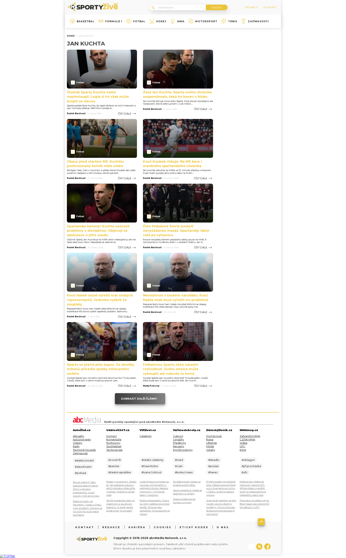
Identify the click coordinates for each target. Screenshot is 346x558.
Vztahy (210, 449)
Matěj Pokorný (151, 386)
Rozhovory (113, 442)
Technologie (114, 449)
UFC (242, 446)
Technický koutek (84, 449)
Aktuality (78, 436)
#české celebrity (152, 459)
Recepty (178, 446)
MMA (181, 21)
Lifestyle (211, 442)
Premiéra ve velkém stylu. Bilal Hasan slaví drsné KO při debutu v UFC (255, 504)
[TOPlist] (7, 556)
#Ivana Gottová (151, 472)
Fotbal (139, 21)
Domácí (111, 436)
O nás (223, 527)
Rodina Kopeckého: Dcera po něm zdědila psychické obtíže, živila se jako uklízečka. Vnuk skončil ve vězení (155, 507)
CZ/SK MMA (247, 439)
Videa (243, 442)
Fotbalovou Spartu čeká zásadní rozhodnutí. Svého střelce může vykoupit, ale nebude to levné (170, 369)
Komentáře (113, 439)
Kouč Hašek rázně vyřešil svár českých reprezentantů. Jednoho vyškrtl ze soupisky (100, 299)
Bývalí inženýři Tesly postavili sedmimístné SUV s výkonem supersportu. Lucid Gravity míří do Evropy (86, 489)
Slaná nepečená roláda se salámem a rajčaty (187, 492)
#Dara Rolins (150, 466)
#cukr (179, 466)
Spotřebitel (113, 446)
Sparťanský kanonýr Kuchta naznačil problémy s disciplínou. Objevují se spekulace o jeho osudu (98, 230)
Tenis (232, 21)
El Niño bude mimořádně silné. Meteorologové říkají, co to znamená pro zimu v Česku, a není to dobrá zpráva (221, 488)
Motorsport (206, 21)
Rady (76, 446)
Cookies (162, 527)
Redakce (111, 527)
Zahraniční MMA (250, 436)
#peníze (113, 466)
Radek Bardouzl (76, 114)
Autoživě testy (82, 439)
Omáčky (178, 439)
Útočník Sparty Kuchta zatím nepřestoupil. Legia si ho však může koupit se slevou (98, 96)
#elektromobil (84, 460)
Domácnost (214, 436)
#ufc (244, 472)
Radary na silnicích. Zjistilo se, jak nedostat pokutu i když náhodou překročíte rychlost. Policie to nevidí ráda (121, 488)
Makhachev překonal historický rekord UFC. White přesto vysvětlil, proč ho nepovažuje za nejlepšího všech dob (253, 488)
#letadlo (213, 459)
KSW (243, 449)
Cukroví (178, 436)
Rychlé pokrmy (183, 449)
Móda (210, 446)
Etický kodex (194, 527)
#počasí (213, 466)
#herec (213, 472)
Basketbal (86, 21)
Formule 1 (113, 21)
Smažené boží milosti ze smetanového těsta (187, 483)
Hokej (161, 21)
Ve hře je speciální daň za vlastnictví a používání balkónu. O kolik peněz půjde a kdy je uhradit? (120, 505)
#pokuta (80, 472)
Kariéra (137, 527)
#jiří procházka (251, 466)
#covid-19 (114, 459)
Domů (71, 35)
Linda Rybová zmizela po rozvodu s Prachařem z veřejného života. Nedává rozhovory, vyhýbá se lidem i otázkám (154, 488)
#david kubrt (83, 466)
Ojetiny (77, 442)
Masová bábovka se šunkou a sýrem (184, 501)
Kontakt (84, 527)
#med (179, 459)
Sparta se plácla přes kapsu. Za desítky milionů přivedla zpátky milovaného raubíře (100, 369)
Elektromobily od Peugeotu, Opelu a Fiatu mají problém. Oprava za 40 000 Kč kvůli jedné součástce (87, 508)
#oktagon (248, 459)
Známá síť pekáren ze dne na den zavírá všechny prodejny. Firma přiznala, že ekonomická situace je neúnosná (221, 507)
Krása (209, 439)
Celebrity (146, 436)
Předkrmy (179, 442)
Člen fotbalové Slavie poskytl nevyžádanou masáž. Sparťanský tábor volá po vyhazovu (176, 230)
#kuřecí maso (184, 472)
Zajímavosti (258, 21)
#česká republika (119, 472)
